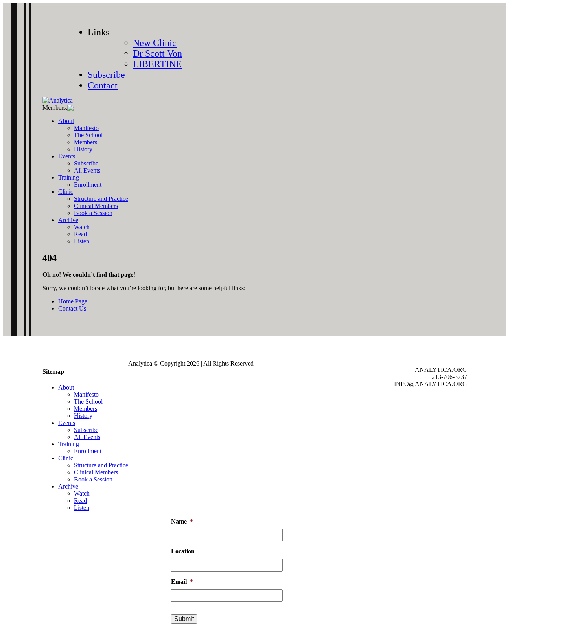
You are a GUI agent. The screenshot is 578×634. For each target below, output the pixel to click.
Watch (82, 227)
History (83, 149)
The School (88, 135)
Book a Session (93, 212)
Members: (54, 107)
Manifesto (86, 128)
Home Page (72, 301)
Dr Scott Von (157, 53)
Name (182, 521)
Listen (81, 241)
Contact (103, 85)
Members (85, 142)
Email (182, 581)
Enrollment (87, 184)
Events (66, 156)
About (66, 121)
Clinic (65, 191)
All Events (87, 170)
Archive (68, 220)
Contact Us (72, 308)
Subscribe (106, 75)
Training (68, 177)
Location (183, 551)
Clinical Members (96, 205)
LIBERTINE (157, 64)
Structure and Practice (101, 198)
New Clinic (155, 43)
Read (80, 234)
